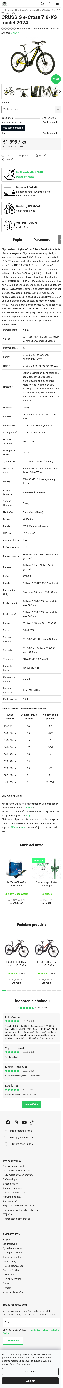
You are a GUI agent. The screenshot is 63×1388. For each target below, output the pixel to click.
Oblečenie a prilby (12, 1257)
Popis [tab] (17, 240)
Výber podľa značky (13, 1292)
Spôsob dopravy (11, 1179)
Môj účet (7, 1214)
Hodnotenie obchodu (31, 1001)
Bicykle (6, 1239)
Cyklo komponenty (12, 1248)
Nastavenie (30, 1371)
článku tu (28, 807)
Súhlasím (30, 1380)
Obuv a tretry (9, 1261)
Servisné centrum (12, 1279)
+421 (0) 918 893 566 (21, 1137)
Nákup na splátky (12, 1196)
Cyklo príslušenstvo (13, 1252)
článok (14, 827)
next (60, 948)
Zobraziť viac (31, 1104)
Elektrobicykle (10, 1244)
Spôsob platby (10, 1183)
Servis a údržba (11, 1270)
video (23, 827)
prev (3, 948)
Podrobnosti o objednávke (16, 1218)
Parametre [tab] (42, 240)
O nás (6, 1283)
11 (59, 990)
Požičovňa (8, 1274)
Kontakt (7, 1287)
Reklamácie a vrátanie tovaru (18, 1174)
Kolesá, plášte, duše (13, 1266)
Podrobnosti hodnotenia (46, 28)
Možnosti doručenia (13, 127)
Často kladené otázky (14, 1192)
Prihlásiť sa (13, 1340)
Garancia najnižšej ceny (15, 1188)
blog (28, 815)
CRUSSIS (15, 32)
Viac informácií (24, 1364)
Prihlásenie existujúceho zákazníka (21, 1210)
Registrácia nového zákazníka (18, 1205)
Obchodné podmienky (14, 1166)
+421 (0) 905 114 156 (21, 1144)
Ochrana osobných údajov (16, 1170)
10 (54, 990)
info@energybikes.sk (21, 1130)
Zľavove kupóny (11, 1201)
